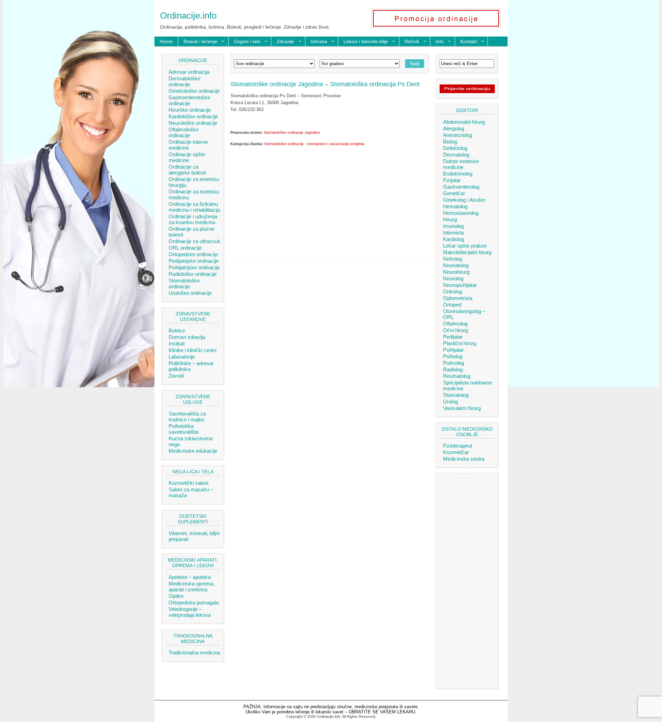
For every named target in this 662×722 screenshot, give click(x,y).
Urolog (450, 401)
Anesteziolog (457, 135)
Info (437, 42)
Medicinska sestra (463, 459)
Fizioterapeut (457, 446)
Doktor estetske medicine (461, 164)
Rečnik (409, 42)
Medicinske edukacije (193, 451)
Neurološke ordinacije (193, 123)
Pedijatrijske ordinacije (194, 261)
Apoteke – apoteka (190, 577)
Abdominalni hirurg (464, 122)
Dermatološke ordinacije (184, 81)
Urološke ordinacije (190, 293)
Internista (453, 232)
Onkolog (452, 291)
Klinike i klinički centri (192, 350)
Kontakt (466, 42)
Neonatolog (456, 265)
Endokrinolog (457, 174)
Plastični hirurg (459, 343)
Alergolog (453, 128)
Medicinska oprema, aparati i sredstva (191, 586)
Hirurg (450, 219)
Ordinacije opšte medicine (187, 157)
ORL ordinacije (185, 248)
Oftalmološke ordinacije (184, 132)
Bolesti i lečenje (197, 42)
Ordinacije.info (188, 15)
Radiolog (453, 369)
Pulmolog (453, 363)
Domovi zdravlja (187, 337)
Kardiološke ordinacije (193, 116)
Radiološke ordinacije (193, 274)
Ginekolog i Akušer (464, 200)
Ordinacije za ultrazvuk (194, 241)
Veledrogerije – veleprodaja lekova (190, 612)
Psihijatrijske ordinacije (194, 267)
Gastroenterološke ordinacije (189, 100)
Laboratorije (182, 357)
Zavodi (176, 376)
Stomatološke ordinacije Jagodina (292, 132)
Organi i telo (244, 42)
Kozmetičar (456, 452)
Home (166, 41)
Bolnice (177, 330)
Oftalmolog (455, 324)
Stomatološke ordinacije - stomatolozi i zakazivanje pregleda (314, 144)
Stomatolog (456, 395)
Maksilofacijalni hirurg (467, 252)
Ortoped (452, 305)
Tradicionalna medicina (194, 652)
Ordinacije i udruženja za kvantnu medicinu (193, 219)
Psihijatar (453, 350)
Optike (176, 596)
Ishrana (316, 42)
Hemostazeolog (461, 213)
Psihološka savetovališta (183, 429)
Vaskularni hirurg (462, 408)
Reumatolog (456, 376)
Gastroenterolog (461, 187)
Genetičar (454, 193)
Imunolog (453, 226)
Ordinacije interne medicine (188, 145)
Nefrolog (452, 259)
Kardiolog (453, 239)
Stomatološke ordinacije (184, 283)
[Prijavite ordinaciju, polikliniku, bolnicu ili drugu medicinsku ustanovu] (467, 91)
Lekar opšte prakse (465, 246)
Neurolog (453, 278)
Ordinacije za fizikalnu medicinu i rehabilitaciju (194, 207)
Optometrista (457, 298)
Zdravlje (282, 42)
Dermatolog (456, 155)
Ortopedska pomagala (194, 602)
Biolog (450, 141)
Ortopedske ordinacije (193, 254)
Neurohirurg (456, 272)
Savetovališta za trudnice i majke (187, 416)
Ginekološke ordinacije (194, 91)
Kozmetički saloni (188, 483)
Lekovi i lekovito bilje (363, 42)
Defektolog (455, 148)
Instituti (176, 344)
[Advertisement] (330, 202)
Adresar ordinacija (189, 72)
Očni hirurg (455, 330)
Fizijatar (452, 180)
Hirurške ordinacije (190, 110)
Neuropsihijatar (460, 285)
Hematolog (455, 206)
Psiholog (452, 356)
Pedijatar (453, 337)
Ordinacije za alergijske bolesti (187, 170)
